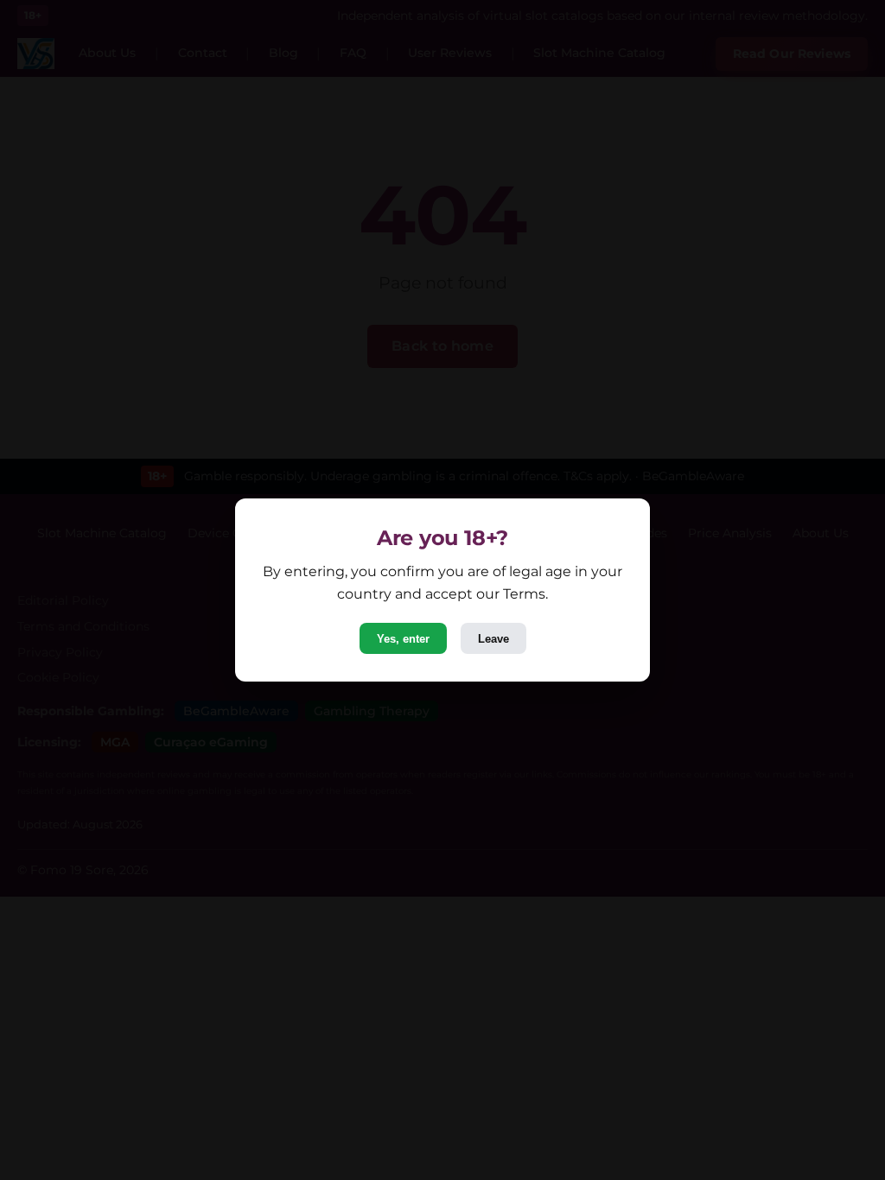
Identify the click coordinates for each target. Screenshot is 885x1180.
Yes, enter (403, 638)
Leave (493, 638)
